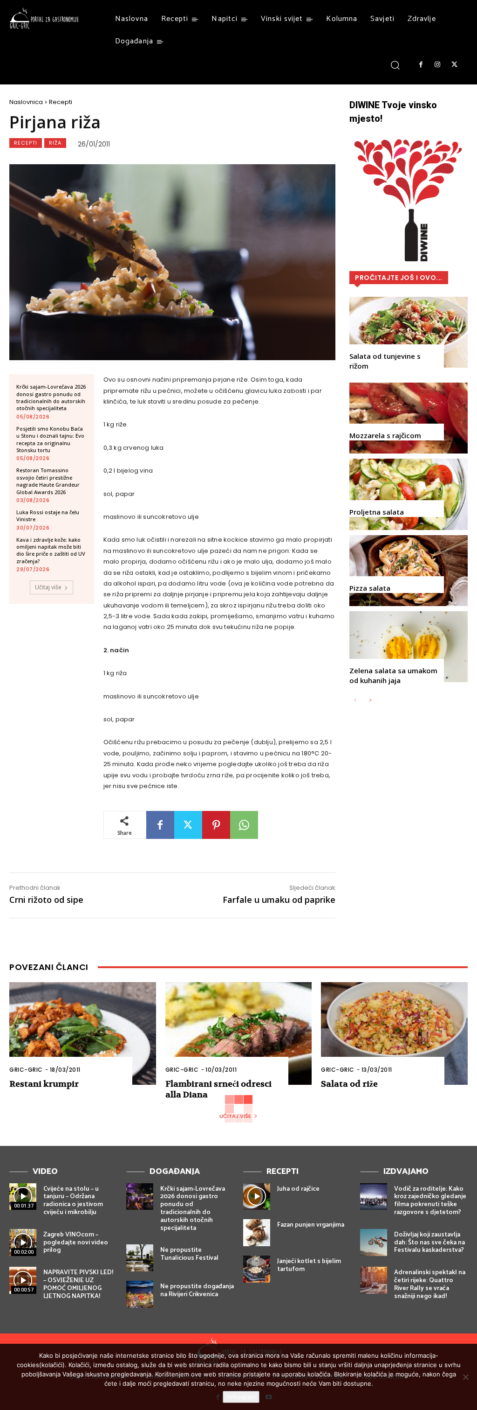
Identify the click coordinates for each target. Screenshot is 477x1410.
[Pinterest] (216, 825)
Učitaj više (48, 587)
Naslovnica (26, 102)
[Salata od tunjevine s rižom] (408, 332)
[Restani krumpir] (82, 1033)
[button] (395, 64)
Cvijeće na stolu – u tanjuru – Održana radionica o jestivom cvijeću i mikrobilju (73, 1201)
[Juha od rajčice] (256, 1196)
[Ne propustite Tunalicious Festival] (139, 1257)
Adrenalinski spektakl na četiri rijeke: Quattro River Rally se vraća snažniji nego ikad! (429, 1284)
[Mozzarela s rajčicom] (408, 418)
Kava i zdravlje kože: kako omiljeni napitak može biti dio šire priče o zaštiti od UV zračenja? (50, 550)
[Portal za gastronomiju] (44, 18)
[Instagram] (437, 64)
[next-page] (370, 700)
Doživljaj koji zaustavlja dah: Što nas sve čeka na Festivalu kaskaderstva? (429, 1242)
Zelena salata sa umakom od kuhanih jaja (393, 675)
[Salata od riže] (394, 1033)
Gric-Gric (26, 1070)
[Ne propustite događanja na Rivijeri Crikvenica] (139, 1294)
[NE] (465, 1377)
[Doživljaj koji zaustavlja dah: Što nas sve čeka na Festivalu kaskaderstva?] (373, 1242)
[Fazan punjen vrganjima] (256, 1232)
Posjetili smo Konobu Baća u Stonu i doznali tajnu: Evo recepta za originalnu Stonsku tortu (50, 439)
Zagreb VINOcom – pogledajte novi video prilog (75, 1242)
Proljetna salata (376, 512)
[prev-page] (355, 700)
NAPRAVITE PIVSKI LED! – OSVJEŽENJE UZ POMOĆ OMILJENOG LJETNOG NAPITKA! (78, 1284)
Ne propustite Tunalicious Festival (189, 1254)
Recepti (60, 102)
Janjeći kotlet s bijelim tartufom (309, 1265)
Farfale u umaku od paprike (279, 899)
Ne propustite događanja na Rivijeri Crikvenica (197, 1290)
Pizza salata (369, 588)
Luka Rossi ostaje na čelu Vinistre (47, 516)
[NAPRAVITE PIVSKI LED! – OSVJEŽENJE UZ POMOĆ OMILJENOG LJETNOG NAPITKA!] (22, 1280)
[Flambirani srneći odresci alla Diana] (238, 1033)
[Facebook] (420, 64)
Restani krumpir (44, 1084)
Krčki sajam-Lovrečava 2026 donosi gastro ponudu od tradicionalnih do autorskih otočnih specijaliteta (51, 397)
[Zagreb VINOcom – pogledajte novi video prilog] (22, 1242)
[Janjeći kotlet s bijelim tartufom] (256, 1269)
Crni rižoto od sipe (46, 899)
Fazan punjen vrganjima (310, 1225)
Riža (55, 143)
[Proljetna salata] (408, 494)
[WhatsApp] (244, 825)
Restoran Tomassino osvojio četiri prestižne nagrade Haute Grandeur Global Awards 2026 (48, 481)
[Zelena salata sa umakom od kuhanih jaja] (408, 646)
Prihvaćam (241, 1397)
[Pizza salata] (408, 570)
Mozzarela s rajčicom (385, 435)
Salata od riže (349, 1084)
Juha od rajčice (298, 1189)
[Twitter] (454, 64)
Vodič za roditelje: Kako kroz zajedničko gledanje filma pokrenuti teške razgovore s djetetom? (430, 1201)
